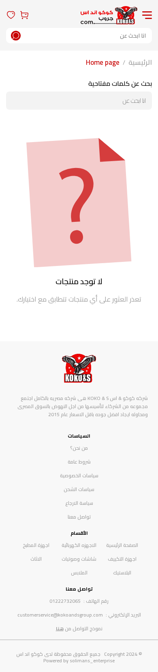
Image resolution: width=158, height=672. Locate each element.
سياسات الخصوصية (79, 475)
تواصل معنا (79, 516)
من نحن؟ (79, 448)
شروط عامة (79, 461)
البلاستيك (122, 572)
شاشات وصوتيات (79, 559)
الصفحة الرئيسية (122, 545)
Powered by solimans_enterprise (79, 660)
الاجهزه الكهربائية (79, 545)
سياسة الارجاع (79, 503)
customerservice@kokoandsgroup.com (60, 614)
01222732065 (65, 601)
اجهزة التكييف (122, 559)
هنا (60, 628)
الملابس (79, 572)
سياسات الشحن (79, 489)
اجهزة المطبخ (36, 545)
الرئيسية (140, 62)
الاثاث (36, 559)
